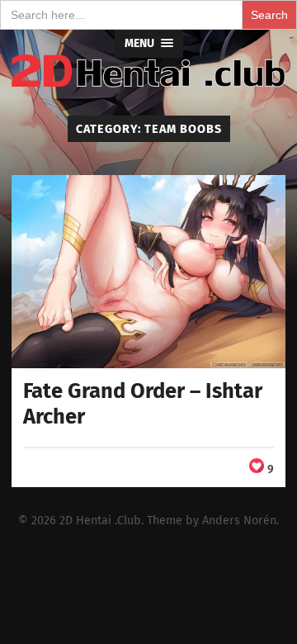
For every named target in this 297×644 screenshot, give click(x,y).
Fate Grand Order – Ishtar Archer (142, 403)
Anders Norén (239, 521)
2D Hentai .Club (100, 521)
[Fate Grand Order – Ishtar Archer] (148, 271)
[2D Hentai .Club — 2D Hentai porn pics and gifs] (148, 71)
